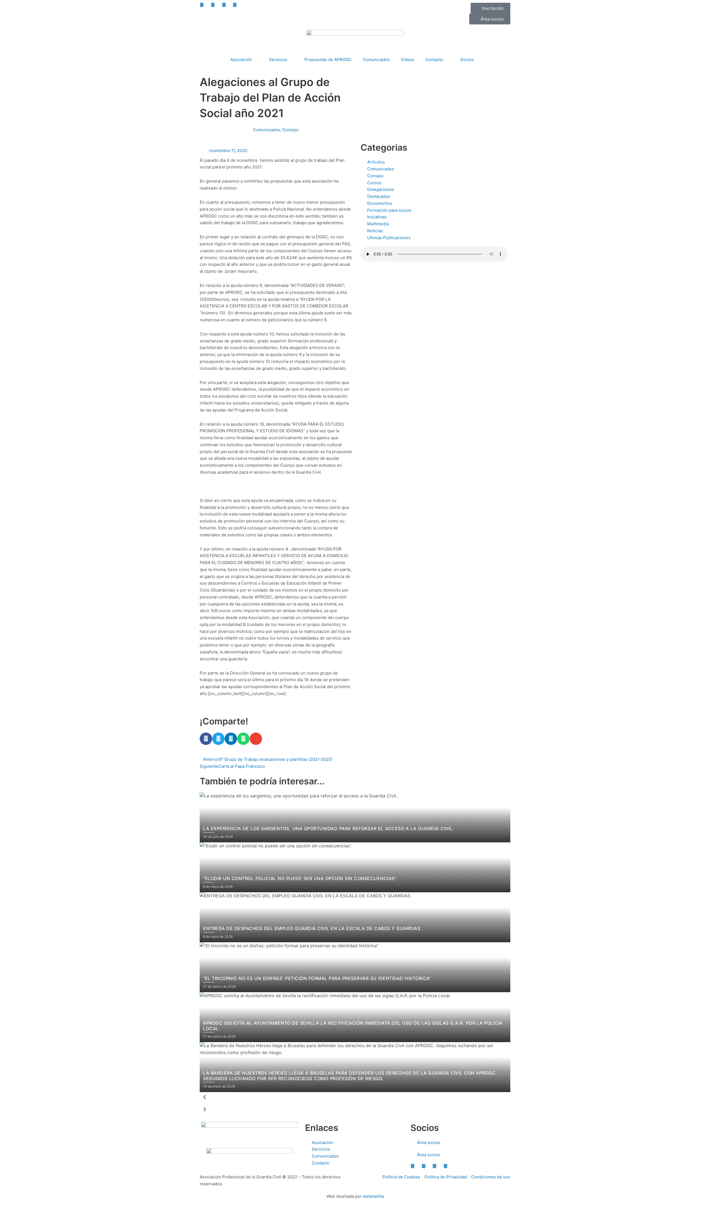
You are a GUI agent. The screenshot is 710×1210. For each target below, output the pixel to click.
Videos (407, 59)
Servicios (278, 59)
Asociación (241, 59)
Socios (467, 59)
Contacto (434, 59)
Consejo (290, 129)
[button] (206, 738)
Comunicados (376, 59)
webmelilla (373, 1196)
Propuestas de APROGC (328, 59)
